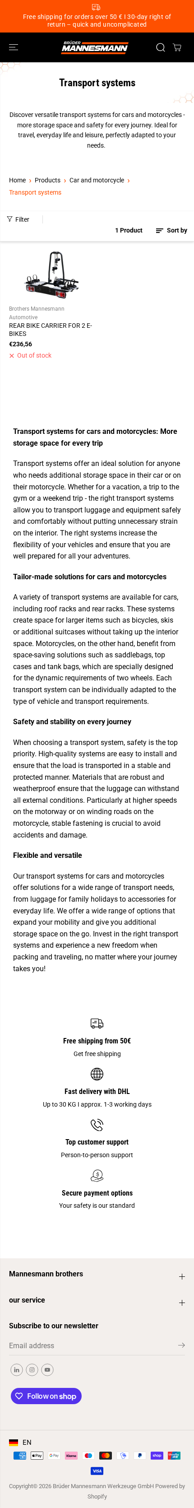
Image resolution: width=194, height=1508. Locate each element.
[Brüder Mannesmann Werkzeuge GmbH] (95, 47)
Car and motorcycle (96, 180)
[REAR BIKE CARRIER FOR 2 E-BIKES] (51, 274)
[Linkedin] (16, 1370)
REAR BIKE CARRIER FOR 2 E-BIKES (50, 329)
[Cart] (177, 47)
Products (47, 180)
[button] (14, 47)
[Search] (160, 47)
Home (17, 180)
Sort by (176, 230)
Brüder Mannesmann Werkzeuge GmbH (103, 1486)
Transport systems (35, 192)
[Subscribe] (181, 1346)
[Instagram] (32, 1370)
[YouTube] (47, 1370)
